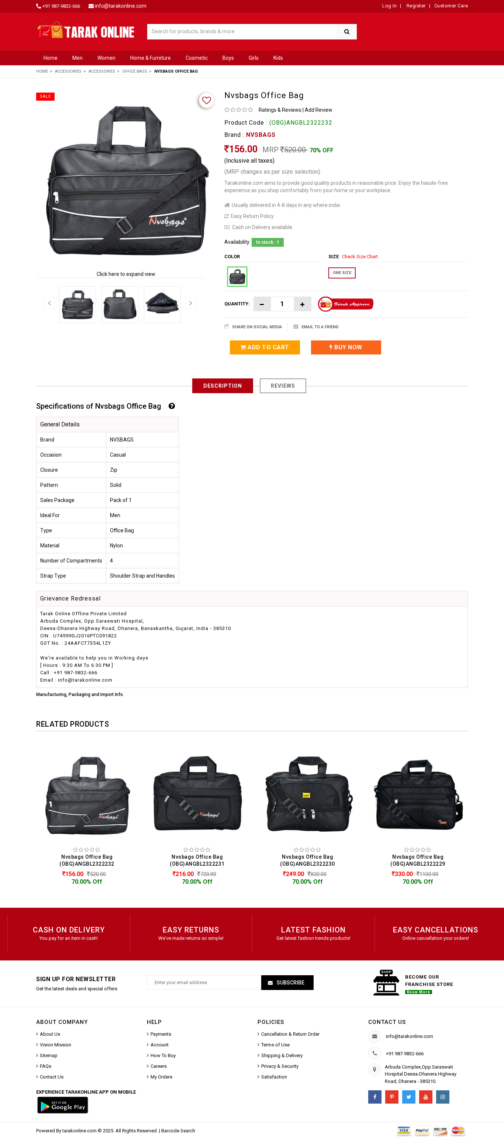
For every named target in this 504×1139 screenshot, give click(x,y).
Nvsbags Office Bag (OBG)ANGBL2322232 (86, 860)
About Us (50, 1034)
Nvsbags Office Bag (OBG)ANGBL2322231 (197, 860)
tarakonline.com (80, 1130)
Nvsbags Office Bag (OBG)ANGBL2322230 (307, 860)
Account (160, 1045)
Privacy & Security (279, 1066)
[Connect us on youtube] (425, 1097)
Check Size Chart (360, 256)
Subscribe (290, 983)
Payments (161, 1034)
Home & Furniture (150, 58)
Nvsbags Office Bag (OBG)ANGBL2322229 (417, 860)
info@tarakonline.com (120, 6)
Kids (278, 58)
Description (222, 386)
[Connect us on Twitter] (408, 1097)
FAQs (45, 1066)
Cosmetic (197, 58)
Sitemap (49, 1055)
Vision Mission (55, 1045)
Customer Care (451, 5)
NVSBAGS (261, 134)
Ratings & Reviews (280, 110)
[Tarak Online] (86, 28)
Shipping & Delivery (282, 1055)
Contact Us (51, 1077)
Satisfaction (274, 1077)
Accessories (68, 71)
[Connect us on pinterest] (391, 1097)
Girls (254, 58)
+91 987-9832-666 (61, 6)
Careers (159, 1066)
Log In (389, 5)
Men (77, 58)
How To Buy (163, 1055)
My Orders (161, 1077)
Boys (228, 58)
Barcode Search (178, 1130)
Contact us (387, 1022)
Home (51, 58)
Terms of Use (275, 1045)
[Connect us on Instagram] (442, 1097)
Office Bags (134, 71)
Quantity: (237, 304)
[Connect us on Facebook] (375, 1097)
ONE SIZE (342, 272)
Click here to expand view (126, 274)
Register (415, 5)
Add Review (318, 110)
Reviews (283, 386)
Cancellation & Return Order (290, 1034)
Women (106, 58)
